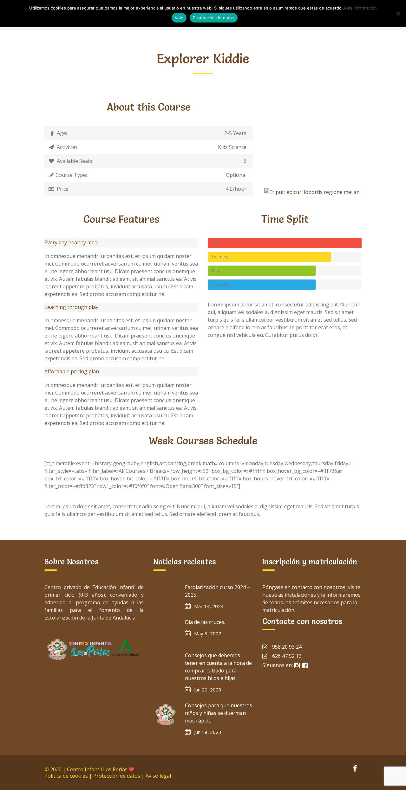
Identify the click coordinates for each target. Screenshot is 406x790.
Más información (360, 7)
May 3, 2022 (207, 633)
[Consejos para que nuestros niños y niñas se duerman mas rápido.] (166, 714)
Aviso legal (158, 775)
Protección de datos (116, 775)
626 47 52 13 (287, 655)
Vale (179, 17)
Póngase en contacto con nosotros (303, 587)
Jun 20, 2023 (207, 689)
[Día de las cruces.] (166, 631)
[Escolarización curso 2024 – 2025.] (166, 596)
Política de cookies (66, 775)
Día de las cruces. (205, 622)
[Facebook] (355, 769)
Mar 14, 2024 (209, 606)
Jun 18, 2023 (207, 732)
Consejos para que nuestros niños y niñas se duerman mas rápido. (218, 713)
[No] (398, 13)
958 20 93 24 (287, 646)
